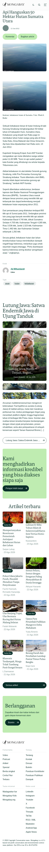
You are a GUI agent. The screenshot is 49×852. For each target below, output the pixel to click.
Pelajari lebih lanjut (14, 488)
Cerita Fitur (8, 775)
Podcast (6, 759)
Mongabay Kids (10, 796)
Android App (31, 828)
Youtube (29, 800)
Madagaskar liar (10, 792)
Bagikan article (27, 37)
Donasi (29, 763)
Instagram (30, 796)
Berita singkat (9, 771)
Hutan (17, 283)
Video (5, 755)
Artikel (5, 763)
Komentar (10, 37)
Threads (29, 812)
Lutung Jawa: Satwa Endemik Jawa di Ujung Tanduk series (26, 440)
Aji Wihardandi (18, 269)
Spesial (6, 767)
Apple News (31, 832)
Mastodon (30, 824)
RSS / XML (31, 820)
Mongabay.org (9, 800)
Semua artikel (12, 685)
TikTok (29, 816)
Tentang (29, 755)
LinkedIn (29, 792)
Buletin (11, 722)
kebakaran (29, 283)
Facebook (30, 808)
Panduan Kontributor (35, 771)
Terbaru (6, 779)
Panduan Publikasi (34, 775)
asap (7, 283)
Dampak (29, 779)
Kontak (29, 759)
